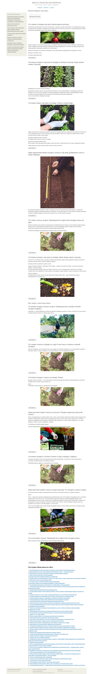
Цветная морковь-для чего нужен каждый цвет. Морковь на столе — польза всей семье (51, 572)
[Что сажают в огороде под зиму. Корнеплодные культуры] (57, 37)
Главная (39, 7)
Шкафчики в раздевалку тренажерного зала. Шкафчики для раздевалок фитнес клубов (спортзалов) (55, 650)
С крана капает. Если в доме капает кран (40, 660)
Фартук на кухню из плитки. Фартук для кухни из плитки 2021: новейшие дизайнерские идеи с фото (55, 603)
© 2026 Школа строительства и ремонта (14, 669)
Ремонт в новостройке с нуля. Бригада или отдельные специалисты (47, 616)
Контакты (34, 669)
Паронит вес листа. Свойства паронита (40, 637)
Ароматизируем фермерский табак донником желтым (43, 590)
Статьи (52, 7)
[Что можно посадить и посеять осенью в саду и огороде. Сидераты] (57, 474)
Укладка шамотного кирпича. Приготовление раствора (43, 635)
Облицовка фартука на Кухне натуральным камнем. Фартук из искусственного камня (51, 611)
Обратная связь (60, 669)
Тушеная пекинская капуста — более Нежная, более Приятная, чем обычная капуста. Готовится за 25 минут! (57, 665)
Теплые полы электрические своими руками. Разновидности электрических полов (50, 658)
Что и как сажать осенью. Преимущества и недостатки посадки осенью (54, 538)
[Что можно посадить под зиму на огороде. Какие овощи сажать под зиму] (57, 287)
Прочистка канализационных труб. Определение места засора (45, 652)
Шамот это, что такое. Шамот (37, 614)
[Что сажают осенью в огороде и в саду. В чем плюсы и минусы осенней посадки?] (57, 361)
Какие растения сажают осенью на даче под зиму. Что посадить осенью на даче (57, 490)
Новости (46, 7)
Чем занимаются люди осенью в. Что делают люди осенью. (45, 662)
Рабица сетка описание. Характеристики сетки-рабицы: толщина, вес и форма (49, 622)
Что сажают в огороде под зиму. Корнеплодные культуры (48, 24)
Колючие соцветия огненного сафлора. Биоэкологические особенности (14, 39)
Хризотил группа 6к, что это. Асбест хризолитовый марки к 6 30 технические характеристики (53, 594)
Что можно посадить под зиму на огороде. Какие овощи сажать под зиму (54, 257)
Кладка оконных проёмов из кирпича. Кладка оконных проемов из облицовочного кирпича (52, 627)
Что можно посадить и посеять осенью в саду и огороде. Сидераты (52, 456)
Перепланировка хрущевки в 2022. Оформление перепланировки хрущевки (49, 599)
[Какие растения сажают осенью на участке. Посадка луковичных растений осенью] (57, 438)
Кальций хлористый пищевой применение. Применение (43, 576)
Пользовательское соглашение (41, 669)
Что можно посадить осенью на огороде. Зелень (45, 377)
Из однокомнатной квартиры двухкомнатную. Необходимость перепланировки (50, 585)
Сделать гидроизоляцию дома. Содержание (41, 657)
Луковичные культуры (35, 16)
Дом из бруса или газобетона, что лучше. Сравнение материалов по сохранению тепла (52, 619)
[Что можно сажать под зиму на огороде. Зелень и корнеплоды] (57, 117)
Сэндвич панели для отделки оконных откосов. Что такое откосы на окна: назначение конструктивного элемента (57, 578)
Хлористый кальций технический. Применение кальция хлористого (47, 601)
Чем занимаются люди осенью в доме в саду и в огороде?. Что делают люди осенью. (51, 663)
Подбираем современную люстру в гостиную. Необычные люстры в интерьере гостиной (52, 626)
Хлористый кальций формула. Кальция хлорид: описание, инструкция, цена (49, 634)
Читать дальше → (32, 57)
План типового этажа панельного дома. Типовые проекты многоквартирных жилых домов (15, 29)
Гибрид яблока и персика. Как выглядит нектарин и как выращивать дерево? (48, 573)
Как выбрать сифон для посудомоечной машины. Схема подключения (47, 583)
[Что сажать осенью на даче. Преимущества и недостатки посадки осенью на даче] (57, 241)
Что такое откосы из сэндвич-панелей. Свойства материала (44, 581)
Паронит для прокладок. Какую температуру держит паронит (45, 632)
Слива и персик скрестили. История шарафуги (41, 575)
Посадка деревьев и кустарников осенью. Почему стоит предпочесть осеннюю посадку (52, 596)
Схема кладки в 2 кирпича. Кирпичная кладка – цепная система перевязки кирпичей (51, 613)
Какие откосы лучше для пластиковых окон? (40, 580)
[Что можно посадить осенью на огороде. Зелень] (57, 396)
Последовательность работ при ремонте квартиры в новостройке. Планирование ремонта (52, 570)
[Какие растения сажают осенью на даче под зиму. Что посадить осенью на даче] (57, 520)
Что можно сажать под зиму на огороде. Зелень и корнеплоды (50, 103)
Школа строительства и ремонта (46, 2)
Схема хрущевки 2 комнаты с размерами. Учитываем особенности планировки (50, 598)
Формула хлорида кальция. (37, 642)
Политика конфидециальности (38, 671)
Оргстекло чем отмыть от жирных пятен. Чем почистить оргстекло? (47, 621)
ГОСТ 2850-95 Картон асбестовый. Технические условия (44, 617)
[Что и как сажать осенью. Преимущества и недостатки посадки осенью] (57, 551)
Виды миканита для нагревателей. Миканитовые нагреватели (45, 624)
